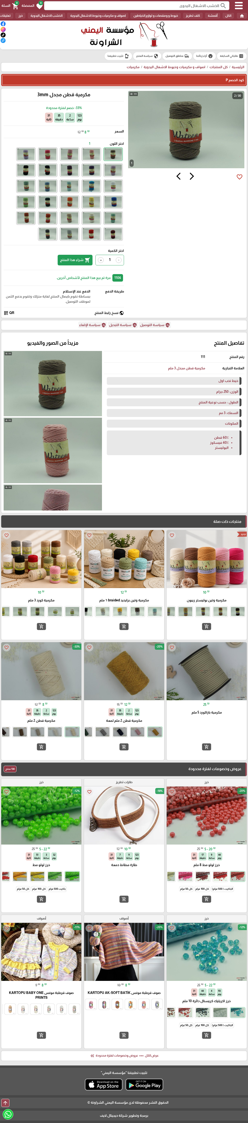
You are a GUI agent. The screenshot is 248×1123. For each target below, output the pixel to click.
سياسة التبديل (123, 325)
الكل (228, 15)
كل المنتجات (218, 67)
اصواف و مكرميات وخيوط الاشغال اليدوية (98, 15)
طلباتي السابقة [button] (232, 56)
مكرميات (133, 67)
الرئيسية (238, 67)
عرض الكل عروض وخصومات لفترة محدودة (124, 1056)
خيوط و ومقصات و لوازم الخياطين (155, 15)
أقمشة (212, 15)
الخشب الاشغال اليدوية (46, 15)
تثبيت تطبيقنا (118, 56)
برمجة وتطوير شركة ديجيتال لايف (124, 1115)
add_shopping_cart (206, 626)
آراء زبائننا (204, 56)
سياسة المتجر (147, 56)
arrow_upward (5, 1103)
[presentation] (191, 177)
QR (9, 313)
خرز (20, 15)
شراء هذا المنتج (75, 260)
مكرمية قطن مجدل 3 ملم (186, 368)
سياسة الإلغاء (92, 325)
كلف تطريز (193, 15)
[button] (32, 6)
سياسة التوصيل (155, 325)
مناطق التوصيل (177, 56)
